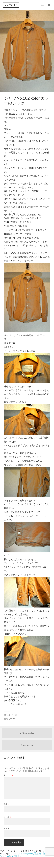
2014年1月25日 (11, 715)
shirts (12, 719)
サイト (6, 828)
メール (7, 817)
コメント (8, 775)
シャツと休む (11, 5)
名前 (7, 804)
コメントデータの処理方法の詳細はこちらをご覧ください (26, 854)
